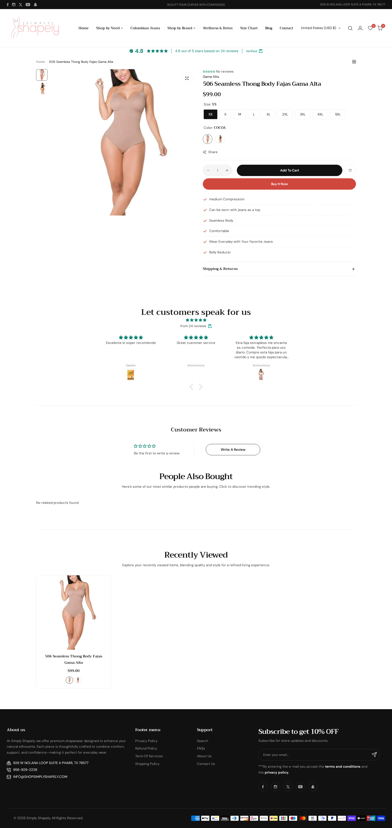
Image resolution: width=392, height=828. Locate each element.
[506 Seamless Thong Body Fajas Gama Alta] (73, 612)
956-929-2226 (25, 769)
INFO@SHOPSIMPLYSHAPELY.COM (40, 776)
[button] (209, 71)
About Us (204, 756)
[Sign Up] (374, 754)
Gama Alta (211, 76)
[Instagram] (13, 4)
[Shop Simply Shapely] (35, 28)
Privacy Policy (146, 741)
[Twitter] (20, 4)
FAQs (201, 748)
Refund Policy (146, 748)
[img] (196, 320)
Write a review (233, 449)
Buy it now (279, 184)
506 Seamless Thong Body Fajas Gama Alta (73, 659)
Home (40, 62)
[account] (360, 28)
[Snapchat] (35, 4)
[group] (123, 142)
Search (202, 741)
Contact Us (206, 764)
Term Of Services (149, 756)
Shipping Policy (147, 764)
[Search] (350, 28)
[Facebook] (8, 4)
